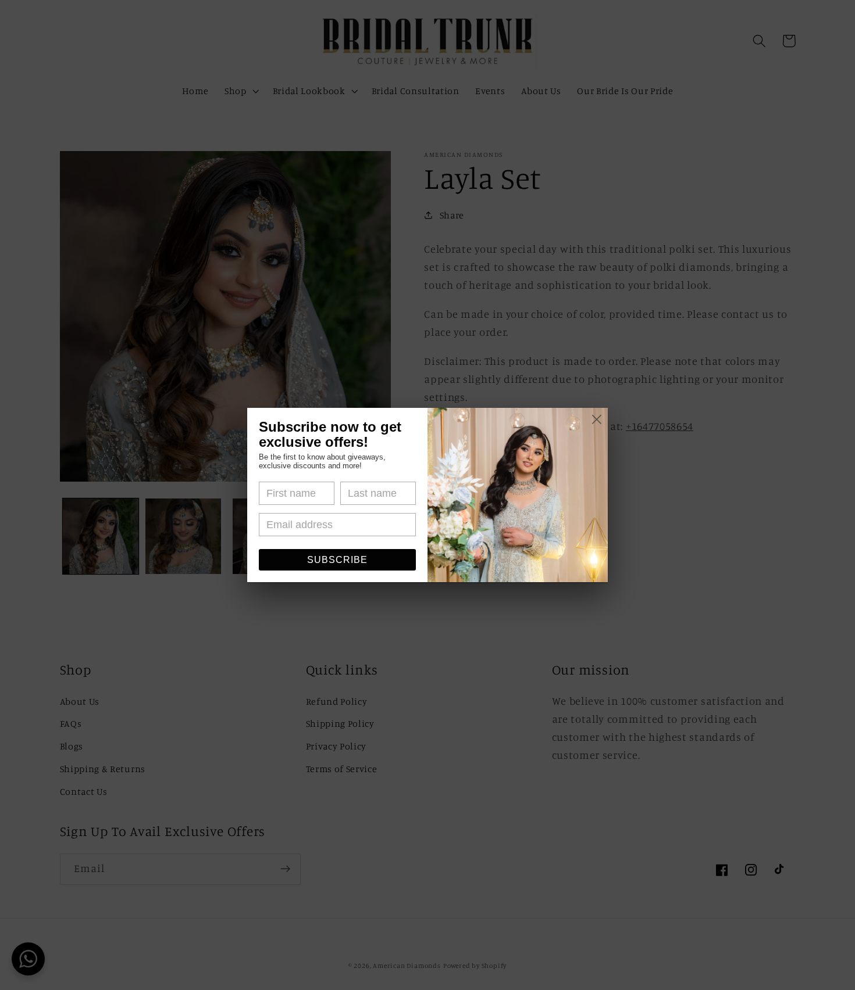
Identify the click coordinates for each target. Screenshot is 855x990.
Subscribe (337, 560)
